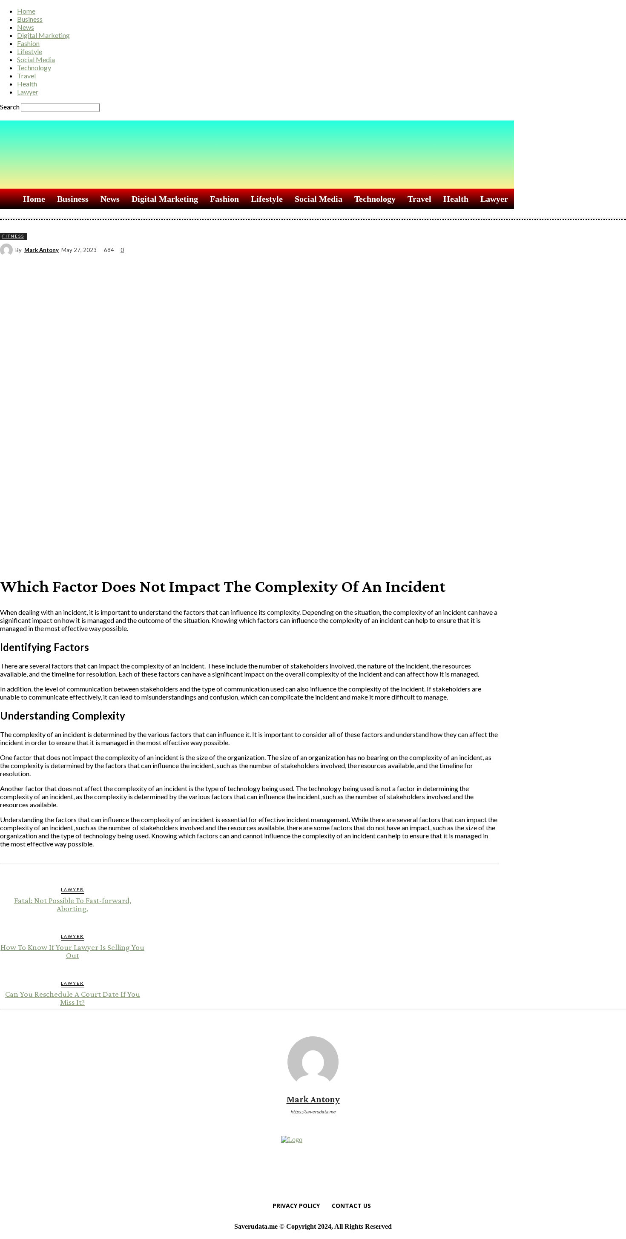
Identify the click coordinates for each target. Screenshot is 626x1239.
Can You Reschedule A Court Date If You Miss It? (72, 998)
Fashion (28, 43)
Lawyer (27, 92)
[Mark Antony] (7, 250)
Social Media (36, 59)
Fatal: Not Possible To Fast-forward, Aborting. (72, 904)
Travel (26, 76)
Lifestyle (29, 51)
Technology (34, 67)
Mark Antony (41, 250)
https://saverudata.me (313, 1111)
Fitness (13, 235)
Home (26, 11)
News (25, 27)
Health (27, 84)
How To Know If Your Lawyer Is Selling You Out (72, 951)
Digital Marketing (43, 35)
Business (30, 19)
